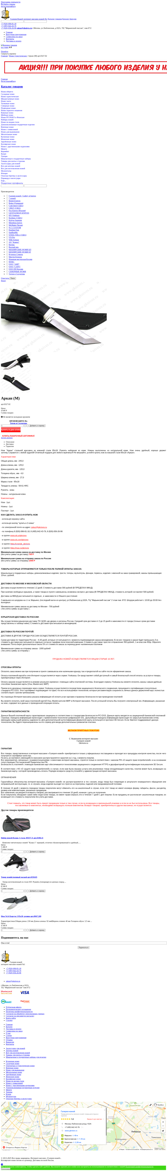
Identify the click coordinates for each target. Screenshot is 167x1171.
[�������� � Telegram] (83, 1164)
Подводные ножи (8, 108)
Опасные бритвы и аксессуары (14, 176)
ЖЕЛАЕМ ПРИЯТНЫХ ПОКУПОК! (83, 730)
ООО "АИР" (14, 264)
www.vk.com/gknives (19, 540)
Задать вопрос (7, 438)
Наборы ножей (7, 120)
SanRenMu (13, 232)
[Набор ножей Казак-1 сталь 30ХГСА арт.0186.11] (16, 833)
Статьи (9, 1035)
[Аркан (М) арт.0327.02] (54, 351)
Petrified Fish (14, 230)
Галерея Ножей (16, 19)
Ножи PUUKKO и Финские (12, 117)
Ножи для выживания (10, 132)
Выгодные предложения (16, 34)
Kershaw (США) (15, 218)
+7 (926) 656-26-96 (8, 28)
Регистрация (6, 6)
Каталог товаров (55, 19)
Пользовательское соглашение (18, 1009)
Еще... (3, 181)
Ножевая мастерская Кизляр (20, 259)
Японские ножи (7, 139)
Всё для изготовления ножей (18, 1053)
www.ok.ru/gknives (18, 536)
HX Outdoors (14, 215)
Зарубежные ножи (8, 142)
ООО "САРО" (15, 267)
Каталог (9, 1027)
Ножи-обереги (7, 92)
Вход (13, 6)
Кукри (3, 154)
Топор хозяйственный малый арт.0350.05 (19, 877)
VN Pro (12, 237)
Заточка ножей (12, 1051)
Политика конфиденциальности (19, 1012)
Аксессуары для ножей (10, 164)
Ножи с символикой (9, 129)
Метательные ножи (9, 134)
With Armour (14, 240)
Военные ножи (7, 127)
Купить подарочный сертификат (18, 436)
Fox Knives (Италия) (17, 211)
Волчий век (14, 247)
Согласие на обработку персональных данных (25, 1014)
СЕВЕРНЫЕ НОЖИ (17, 271)
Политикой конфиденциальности (139, 1167)
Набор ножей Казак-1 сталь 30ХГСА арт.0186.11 (22, 838)
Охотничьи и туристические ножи (20, 1066)
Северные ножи (7, 106)
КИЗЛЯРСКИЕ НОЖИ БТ (20, 252)
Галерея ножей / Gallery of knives (22, 196)
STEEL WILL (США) (17, 235)
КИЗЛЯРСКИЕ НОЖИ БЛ (20, 250)
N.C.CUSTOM (15, 228)
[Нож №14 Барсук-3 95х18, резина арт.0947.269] (16, 912)
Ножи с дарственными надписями (15, 146)
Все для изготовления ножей (13, 168)
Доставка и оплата (13, 41)
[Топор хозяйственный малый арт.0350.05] (16, 872)
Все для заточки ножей (10, 166)
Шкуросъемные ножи (10, 99)
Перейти (4, 51)
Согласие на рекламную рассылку (20, 1016)
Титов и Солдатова (17, 274)
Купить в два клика (11, 429)
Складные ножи (7, 94)
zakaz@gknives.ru (24, 28)
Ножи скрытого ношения (11, 110)
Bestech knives (14, 201)
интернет (35, 19)
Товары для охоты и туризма (13, 161)
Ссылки (9, 1020)
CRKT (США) (15, 208)
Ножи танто (6, 101)
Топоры (4, 156)
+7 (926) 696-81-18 (8, 24)
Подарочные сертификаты (12, 183)
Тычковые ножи (7, 103)
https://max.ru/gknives (19, 548)
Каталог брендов (69, 19)
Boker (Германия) (16, 203)
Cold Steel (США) (16, 206)
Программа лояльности (10, 2)
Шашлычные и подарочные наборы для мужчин (26, 1057)
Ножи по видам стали (10, 122)
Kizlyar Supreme (15, 220)
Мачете (4, 149)
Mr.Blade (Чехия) (16, 225)
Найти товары (9, 4)
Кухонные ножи (7, 137)
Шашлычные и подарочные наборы (16, 159)
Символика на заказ (14, 37)
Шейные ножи (7, 115)
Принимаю (5, 1169)
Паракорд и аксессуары (10, 178)
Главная (9, 32)
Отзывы (9, 1040)
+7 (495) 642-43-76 (8, 26)
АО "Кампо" (14, 242)
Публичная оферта (13, 1007)
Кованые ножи (7, 113)
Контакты (10, 39)
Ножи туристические (18, 56)
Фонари (4, 173)
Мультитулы (6, 171)
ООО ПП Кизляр (16, 269)
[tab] (83, 191)
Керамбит (5, 151)
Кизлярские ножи (8, 144)
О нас (8, 1033)
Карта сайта (11, 1018)
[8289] (16, 372)
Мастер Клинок (15, 257)
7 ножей (12, 198)
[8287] (16, 392)
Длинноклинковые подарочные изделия (17, 125)
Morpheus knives (15, 223)
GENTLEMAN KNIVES (19, 213)
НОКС (11, 262)
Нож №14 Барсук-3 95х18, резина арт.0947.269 (21, 916)
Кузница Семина (16, 254)
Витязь (12, 245)
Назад (3, 281)
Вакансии (10, 1042)
